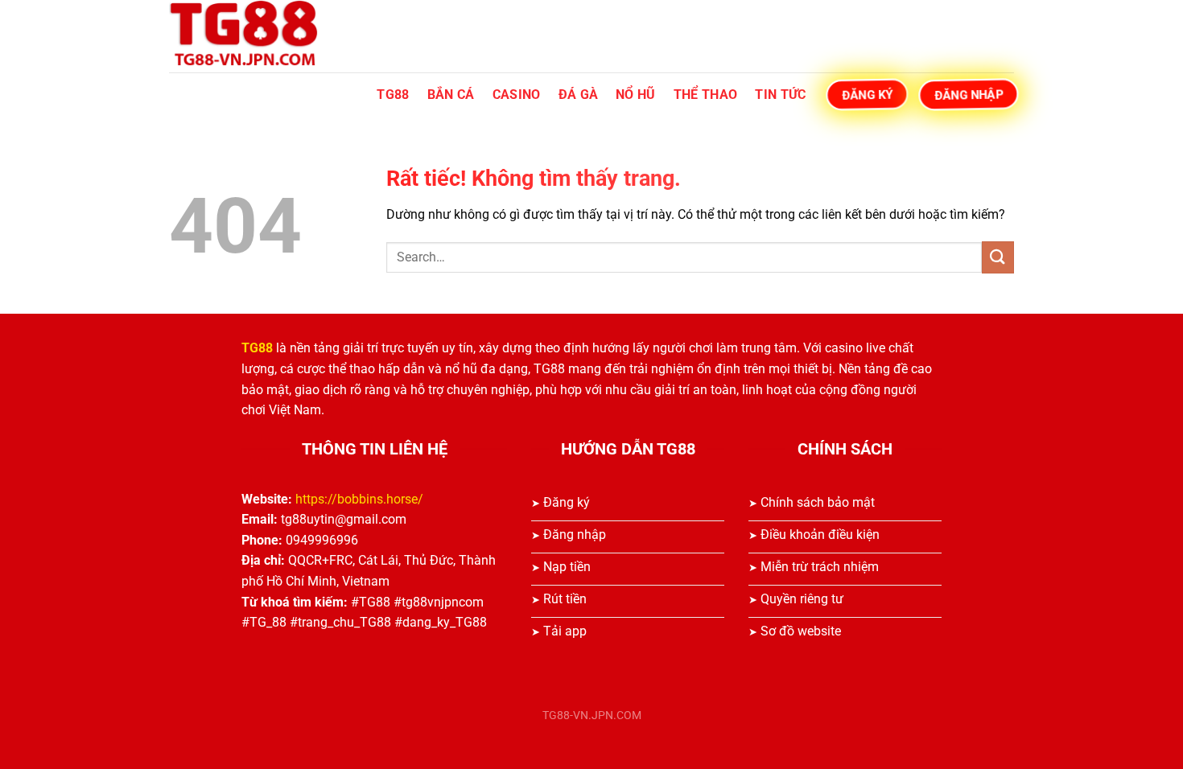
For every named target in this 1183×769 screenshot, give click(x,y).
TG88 (393, 94)
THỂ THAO (706, 94)
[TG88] (249, 36)
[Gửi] (998, 257)
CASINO (517, 94)
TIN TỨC (780, 94)
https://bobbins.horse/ (359, 499)
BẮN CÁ (451, 94)
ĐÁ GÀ (579, 94)
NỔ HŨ (636, 94)
